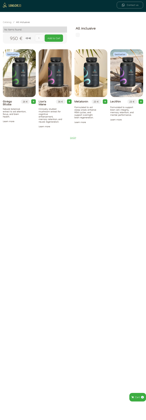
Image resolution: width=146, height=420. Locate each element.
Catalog (7, 22)
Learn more (8, 121)
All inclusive (23, 22)
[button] (137, 397)
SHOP (73, 137)
